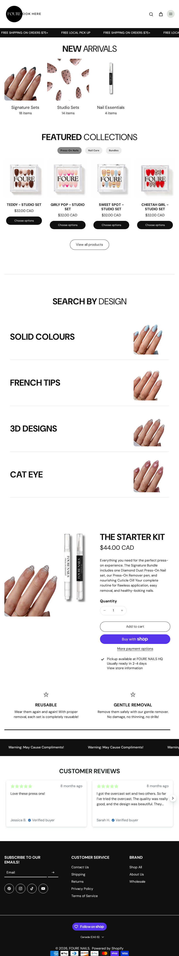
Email (11, 872)
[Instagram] (20, 888)
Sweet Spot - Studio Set (111, 206)
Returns (77, 881)
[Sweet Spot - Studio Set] (111, 178)
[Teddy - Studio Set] (24, 178)
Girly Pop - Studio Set (68, 206)
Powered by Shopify (108, 948)
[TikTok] (32, 888)
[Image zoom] (47, 574)
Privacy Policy (82, 889)
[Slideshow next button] (172, 798)
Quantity (108, 601)
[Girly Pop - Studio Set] (67, 178)
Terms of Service (84, 896)
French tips (35, 382)
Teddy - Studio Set (24, 204)
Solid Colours (42, 336)
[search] (151, 14)
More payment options (135, 649)
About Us (136, 874)
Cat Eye (26, 474)
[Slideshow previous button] (6, 798)
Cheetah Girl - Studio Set (155, 206)
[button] (135, 627)
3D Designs (33, 428)
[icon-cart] (160, 14)
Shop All (135, 867)
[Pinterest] (9, 888)
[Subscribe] (53, 872)
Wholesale (137, 881)
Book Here (30, 13)
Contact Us (80, 867)
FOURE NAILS (79, 948)
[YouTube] (43, 888)
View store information (125, 668)
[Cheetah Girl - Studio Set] (155, 178)
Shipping (78, 874)
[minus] (104, 610)
